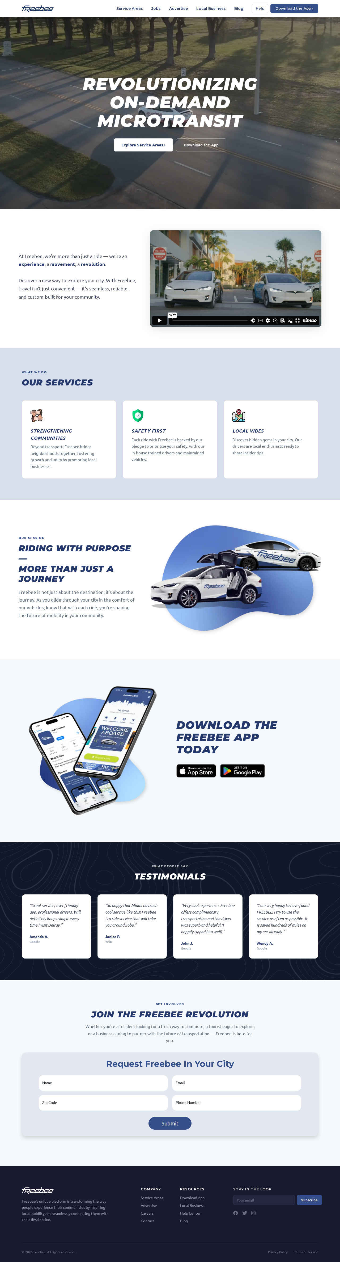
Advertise (178, 8)
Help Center (190, 1213)
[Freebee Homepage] (38, 1189)
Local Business (211, 8)
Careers (147, 1213)
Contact (147, 1220)
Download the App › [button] (294, 8)
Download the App (201, 144)
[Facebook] (235, 1213)
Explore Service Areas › (143, 144)
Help (260, 8)
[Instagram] (253, 1213)
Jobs (156, 8)
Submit (170, 1123)
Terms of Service (306, 1252)
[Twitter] (244, 1213)
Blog (238, 8)
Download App (192, 1197)
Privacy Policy (278, 1252)
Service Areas (129, 8)
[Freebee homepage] (38, 8)
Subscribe (309, 1200)
